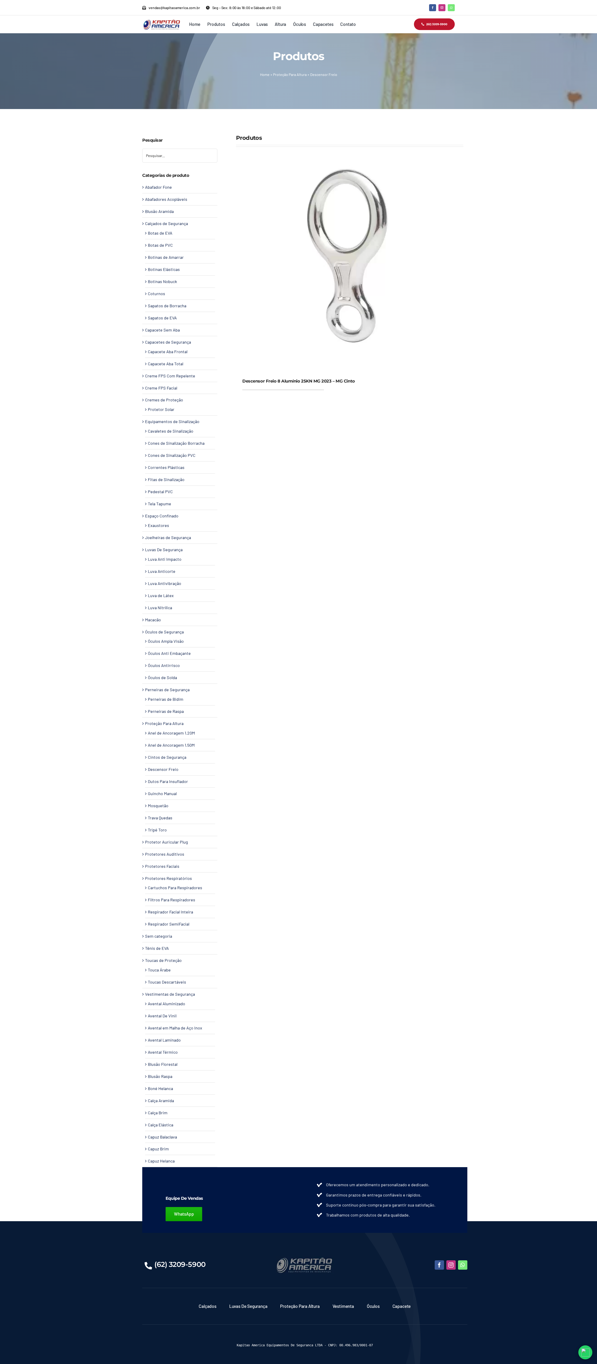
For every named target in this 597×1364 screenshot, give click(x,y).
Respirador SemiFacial (168, 923)
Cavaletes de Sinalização (170, 431)
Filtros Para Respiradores (171, 899)
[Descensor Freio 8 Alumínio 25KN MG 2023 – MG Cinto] (350, 150)
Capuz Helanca (161, 1160)
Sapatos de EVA (162, 317)
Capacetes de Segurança (168, 342)
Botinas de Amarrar (166, 257)
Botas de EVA (160, 233)
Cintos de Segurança (167, 757)
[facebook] (432, 7)
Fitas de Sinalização (166, 479)
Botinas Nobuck (162, 281)
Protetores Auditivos (164, 854)
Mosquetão (158, 805)
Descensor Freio (163, 769)
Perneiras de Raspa (166, 711)
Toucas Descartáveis (167, 982)
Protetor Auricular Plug (166, 841)
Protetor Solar (161, 409)
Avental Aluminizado (166, 1003)
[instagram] (441, 7)
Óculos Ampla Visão (166, 641)
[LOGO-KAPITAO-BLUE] (305, 1258)
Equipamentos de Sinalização (172, 421)
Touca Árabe (159, 969)
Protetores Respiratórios (168, 878)
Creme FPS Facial (161, 387)
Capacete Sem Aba (162, 329)
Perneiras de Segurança (167, 689)
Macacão (153, 619)
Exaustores (158, 525)
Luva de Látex (161, 595)
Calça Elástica (160, 1124)
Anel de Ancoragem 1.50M (171, 745)
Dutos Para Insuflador (168, 781)
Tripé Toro (157, 829)
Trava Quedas (160, 817)
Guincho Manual (162, 793)
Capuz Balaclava (162, 1136)
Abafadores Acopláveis (166, 199)
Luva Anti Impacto (164, 559)
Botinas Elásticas (164, 269)
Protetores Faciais (162, 866)
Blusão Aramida (159, 211)
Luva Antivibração (164, 583)
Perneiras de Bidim (165, 699)
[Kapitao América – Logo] (161, 21)
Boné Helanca (160, 1088)
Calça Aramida (161, 1100)
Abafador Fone (158, 187)
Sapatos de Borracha (167, 305)
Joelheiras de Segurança (168, 537)
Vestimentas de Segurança (170, 994)
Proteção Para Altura (290, 74)
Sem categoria (158, 936)
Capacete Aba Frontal (167, 351)
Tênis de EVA (157, 948)
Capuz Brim (158, 1148)
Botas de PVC (160, 245)
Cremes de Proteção (164, 399)
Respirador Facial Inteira (170, 911)
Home (265, 74)
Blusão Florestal (162, 1064)
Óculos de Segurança (164, 631)
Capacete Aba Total (165, 363)
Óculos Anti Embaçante (169, 653)
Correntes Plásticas (166, 467)
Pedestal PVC (160, 491)
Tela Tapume (159, 503)
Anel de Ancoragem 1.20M (171, 732)
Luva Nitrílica (160, 607)
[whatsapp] (451, 7)
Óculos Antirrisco (164, 665)
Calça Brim (157, 1112)
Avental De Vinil (162, 1015)
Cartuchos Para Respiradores (175, 887)
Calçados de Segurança (166, 223)
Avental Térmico (163, 1052)
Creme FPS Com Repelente (170, 375)
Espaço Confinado (161, 515)
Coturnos (156, 293)
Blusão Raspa (160, 1076)
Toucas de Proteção (163, 960)
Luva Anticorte (161, 571)
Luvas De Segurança (164, 549)
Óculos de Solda (162, 677)
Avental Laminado (164, 1040)
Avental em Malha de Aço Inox (175, 1027)
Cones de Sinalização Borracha (176, 443)
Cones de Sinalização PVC (171, 455)
